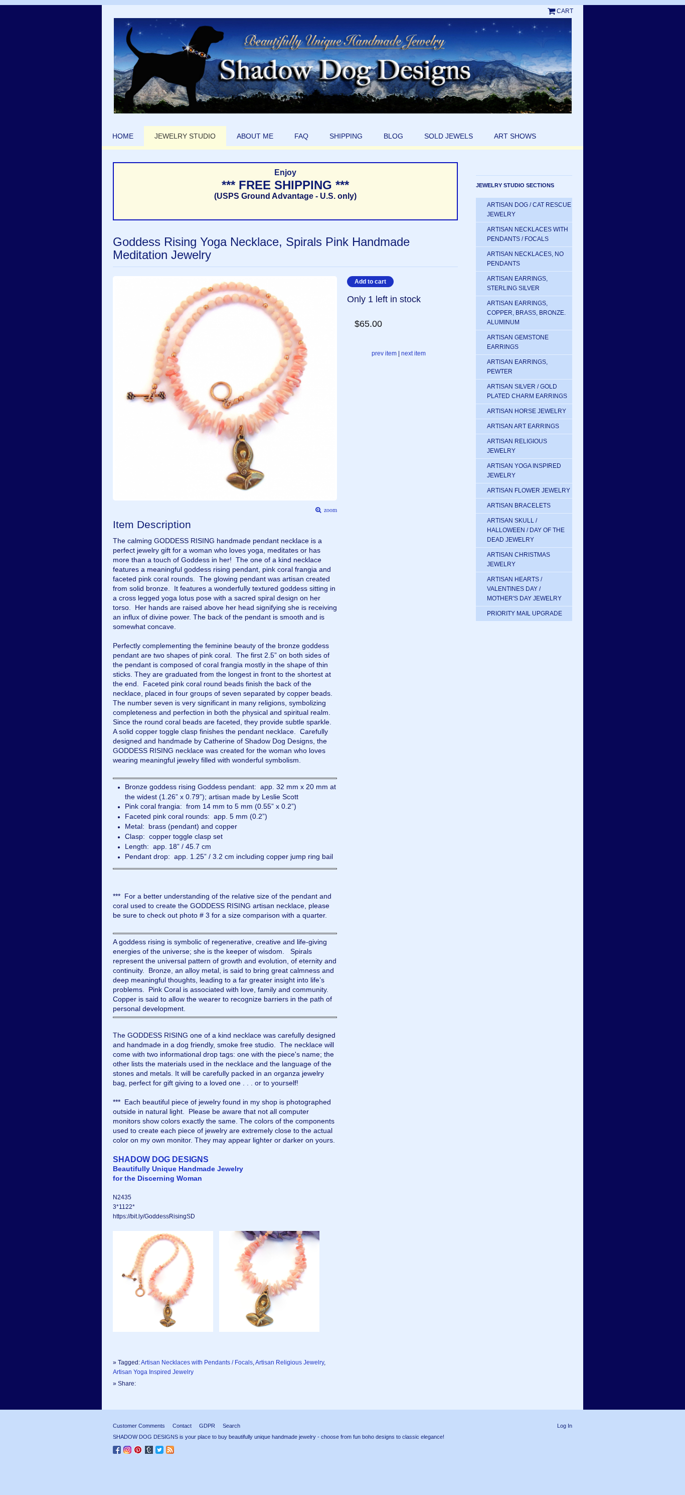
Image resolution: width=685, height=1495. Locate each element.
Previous (118, 373)
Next (332, 373)
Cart (565, 11)
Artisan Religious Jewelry (289, 1362)
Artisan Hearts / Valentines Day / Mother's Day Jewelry (524, 589)
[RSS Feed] (171, 1448)
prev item (384, 353)
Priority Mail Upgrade (524, 613)
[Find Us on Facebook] (118, 1448)
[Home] (342, 65)
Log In (564, 1426)
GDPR (207, 1426)
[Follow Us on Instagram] (128, 1448)
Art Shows (515, 136)
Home (122, 136)
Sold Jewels (448, 136)
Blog (393, 136)
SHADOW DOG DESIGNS (161, 1159)
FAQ (301, 136)
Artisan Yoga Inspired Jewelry (153, 1372)
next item (413, 353)
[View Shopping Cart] (552, 11)
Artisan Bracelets (519, 505)
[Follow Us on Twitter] (160, 1448)
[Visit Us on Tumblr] (150, 1448)
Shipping (346, 136)
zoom (329, 510)
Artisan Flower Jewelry (528, 490)
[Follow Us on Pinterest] (139, 1448)
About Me (255, 136)
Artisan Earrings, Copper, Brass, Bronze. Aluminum (526, 313)
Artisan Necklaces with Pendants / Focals (197, 1362)
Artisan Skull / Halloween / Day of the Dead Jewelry (526, 530)
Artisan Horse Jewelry (526, 411)
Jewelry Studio (185, 136)
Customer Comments (139, 1426)
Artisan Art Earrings (523, 426)
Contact (182, 1426)
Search (231, 1426)
